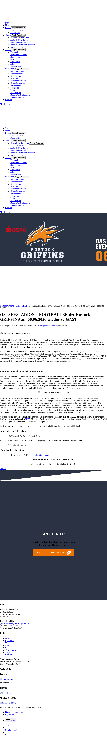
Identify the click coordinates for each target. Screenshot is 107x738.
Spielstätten (15, 61)
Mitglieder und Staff (18, 54)
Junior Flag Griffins (18, 42)
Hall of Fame (15, 57)
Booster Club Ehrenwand (20, 95)
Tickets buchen (16, 30)
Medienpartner (16, 85)
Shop (7, 652)
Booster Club (15, 92)
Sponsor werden (17, 97)
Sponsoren (9, 69)
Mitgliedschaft (11, 730)
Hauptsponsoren (17, 71)
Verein (8, 49)
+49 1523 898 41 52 (15, 626)
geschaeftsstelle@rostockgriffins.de (14, 623)
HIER (27, 419)
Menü (12, 720)
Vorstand (14, 52)
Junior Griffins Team (19, 40)
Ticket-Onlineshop (41, 455)
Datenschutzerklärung (14, 712)
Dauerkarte (15, 32)
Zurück (3, 469)
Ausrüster (14, 78)
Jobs (12, 64)
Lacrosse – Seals (17, 47)
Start (7, 23)
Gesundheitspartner (18, 83)
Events (8, 28)
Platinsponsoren (16, 74)
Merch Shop (5, 104)
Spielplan (19, 146)
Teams (8, 35)
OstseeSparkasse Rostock (47, 326)
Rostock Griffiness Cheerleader (23, 45)
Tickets (8, 725)
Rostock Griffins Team (19, 38)
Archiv (8, 645)
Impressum (9, 714)
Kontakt (8, 99)
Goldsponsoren (16, 76)
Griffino (13, 59)
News (7, 25)
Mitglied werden (17, 66)
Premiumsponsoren (18, 81)
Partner (13, 90)
